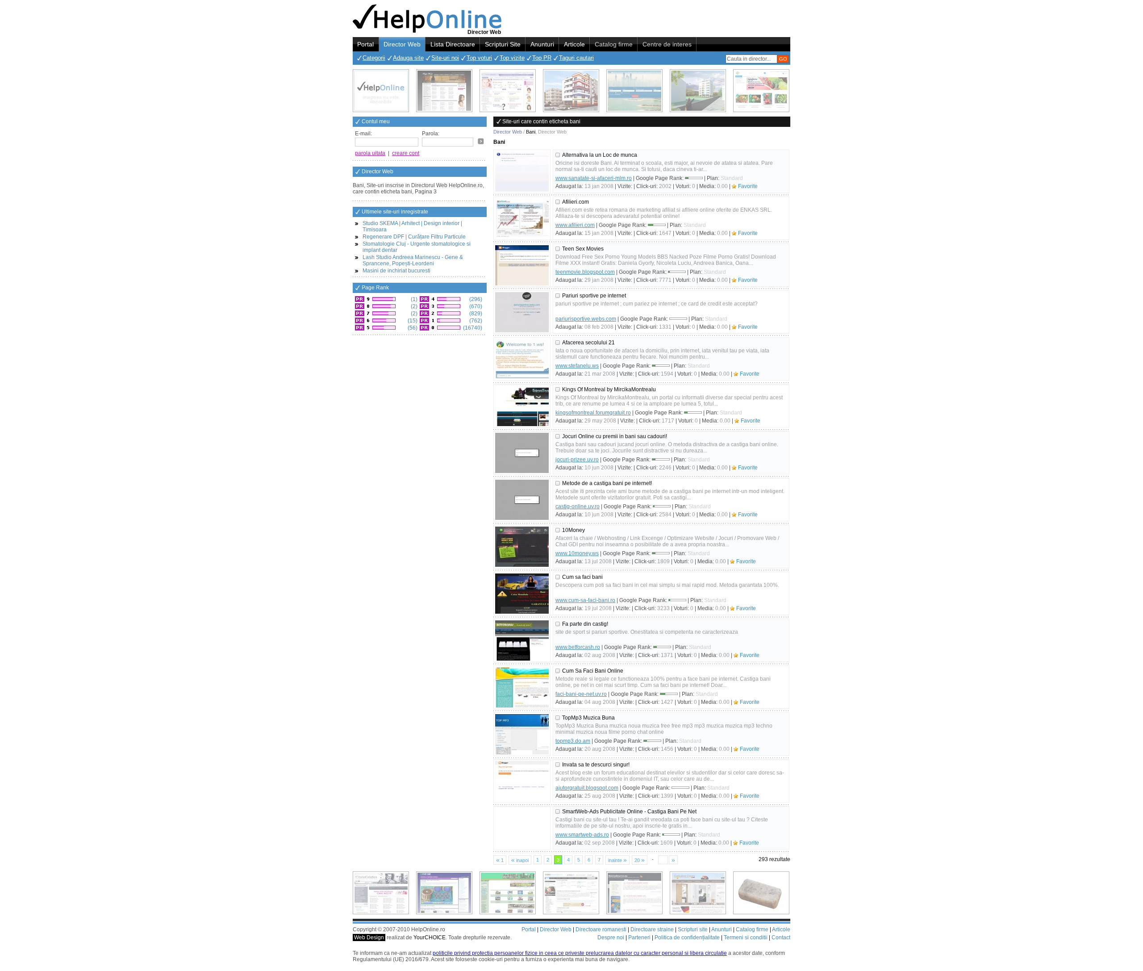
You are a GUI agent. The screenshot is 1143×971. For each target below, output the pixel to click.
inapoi (520, 859)
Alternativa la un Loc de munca (599, 155)
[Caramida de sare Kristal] (761, 892)
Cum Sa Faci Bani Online (592, 671)
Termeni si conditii (746, 937)
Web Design (369, 937)
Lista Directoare (452, 44)
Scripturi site (693, 929)
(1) (413, 299)
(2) (413, 306)
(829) (475, 313)
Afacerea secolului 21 (588, 342)
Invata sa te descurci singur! (596, 765)
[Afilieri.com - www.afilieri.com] (522, 218)
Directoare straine (652, 929)
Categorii (374, 57)
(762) (475, 321)
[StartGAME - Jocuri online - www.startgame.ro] (444, 892)
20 (639, 859)
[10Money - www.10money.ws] (522, 547)
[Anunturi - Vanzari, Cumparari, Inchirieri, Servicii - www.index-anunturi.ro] (571, 892)
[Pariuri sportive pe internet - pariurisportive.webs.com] (522, 312)
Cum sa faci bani (582, 577)
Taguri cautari (576, 57)
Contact (781, 937)
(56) (411, 328)
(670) (475, 306)
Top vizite (512, 57)
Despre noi (610, 937)
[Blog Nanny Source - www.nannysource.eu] (634, 892)
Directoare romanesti (601, 929)
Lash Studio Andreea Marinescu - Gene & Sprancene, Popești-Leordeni (413, 260)
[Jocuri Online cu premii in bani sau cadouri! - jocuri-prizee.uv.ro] (522, 453)
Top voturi (479, 57)
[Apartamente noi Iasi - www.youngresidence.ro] (571, 90)
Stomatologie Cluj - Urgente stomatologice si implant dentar (417, 247)
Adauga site (408, 57)
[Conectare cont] (481, 141)
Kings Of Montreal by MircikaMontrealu (609, 389)
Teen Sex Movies (583, 249)
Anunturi (542, 44)
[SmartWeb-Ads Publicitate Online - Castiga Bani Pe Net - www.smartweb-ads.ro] (522, 828)
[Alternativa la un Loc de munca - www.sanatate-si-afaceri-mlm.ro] (522, 171)
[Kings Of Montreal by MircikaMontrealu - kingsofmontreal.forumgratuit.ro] (522, 406)
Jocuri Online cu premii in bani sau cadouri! (614, 436)
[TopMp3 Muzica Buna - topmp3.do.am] (522, 734)
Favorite (748, 186)
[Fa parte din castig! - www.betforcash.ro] (522, 640)
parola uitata (370, 153)
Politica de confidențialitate (687, 937)
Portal (365, 44)
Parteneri (639, 937)
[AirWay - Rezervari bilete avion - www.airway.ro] (634, 90)
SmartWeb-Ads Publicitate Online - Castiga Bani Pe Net (629, 811)
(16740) (472, 328)
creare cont (405, 153)
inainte (617, 859)
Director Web (402, 44)
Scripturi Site (503, 44)
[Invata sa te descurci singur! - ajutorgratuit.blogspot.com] (522, 781)
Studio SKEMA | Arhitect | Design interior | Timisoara (412, 226)
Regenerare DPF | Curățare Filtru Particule (414, 237)
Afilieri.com (575, 202)
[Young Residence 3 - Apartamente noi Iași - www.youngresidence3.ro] (698, 90)
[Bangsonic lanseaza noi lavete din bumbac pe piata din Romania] (381, 90)
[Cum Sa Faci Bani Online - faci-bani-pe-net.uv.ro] (522, 687)
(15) (411, 321)
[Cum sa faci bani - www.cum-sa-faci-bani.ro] (522, 593)
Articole (574, 44)
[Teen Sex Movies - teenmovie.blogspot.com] (522, 265)
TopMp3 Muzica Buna (588, 718)
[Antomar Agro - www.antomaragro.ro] (761, 90)
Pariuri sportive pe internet (594, 296)
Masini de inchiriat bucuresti (396, 271)
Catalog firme (614, 44)
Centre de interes (667, 44)
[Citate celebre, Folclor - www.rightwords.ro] (444, 90)
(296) (475, 299)
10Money (573, 530)
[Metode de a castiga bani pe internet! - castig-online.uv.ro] (522, 500)
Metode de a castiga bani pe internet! (607, 483)
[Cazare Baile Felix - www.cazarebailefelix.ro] (508, 892)
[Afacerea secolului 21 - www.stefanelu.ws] (522, 359)
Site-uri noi (445, 57)
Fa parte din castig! (585, 624)
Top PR (541, 57)
